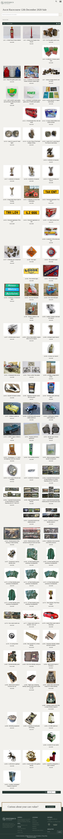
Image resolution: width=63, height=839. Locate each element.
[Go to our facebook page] (4, 831)
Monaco (34, 826)
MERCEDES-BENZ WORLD (37, 830)
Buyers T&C (20, 830)
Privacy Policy (44, 835)
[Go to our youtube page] (9, 831)
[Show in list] (57, 23)
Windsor (34, 828)
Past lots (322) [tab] (5, 19)
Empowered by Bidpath (31, 837)
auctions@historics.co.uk (22, 825)
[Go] (60, 14)
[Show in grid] (59, 23)
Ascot (33, 819)
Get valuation (50, 806)
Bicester (34, 821)
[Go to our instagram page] (11, 831)
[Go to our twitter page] (6, 831)
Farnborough (35, 824)
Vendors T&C (20, 832)
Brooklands (35, 822)
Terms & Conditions (37, 835)
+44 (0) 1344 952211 (22, 828)
